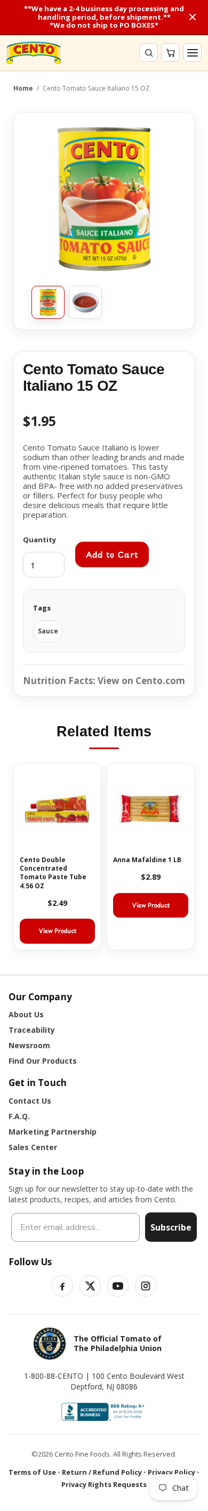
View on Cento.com (141, 680)
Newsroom (29, 1045)
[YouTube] (118, 1286)
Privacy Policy (171, 1472)
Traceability (32, 1030)
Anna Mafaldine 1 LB (147, 859)
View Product (57, 930)
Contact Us (30, 1101)
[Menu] (192, 52)
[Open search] (148, 52)
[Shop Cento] (33, 53)
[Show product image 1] (48, 302)
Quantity (39, 539)
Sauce (48, 631)
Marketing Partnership (53, 1132)
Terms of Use (32, 1472)
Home (23, 88)
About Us (26, 1014)
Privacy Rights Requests (104, 1484)
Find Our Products (43, 1061)
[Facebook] (62, 1286)
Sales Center (33, 1147)
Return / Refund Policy (102, 1472)
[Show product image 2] (85, 302)
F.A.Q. (19, 1116)
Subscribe (170, 1227)
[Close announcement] (192, 17)
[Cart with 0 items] (170, 52)
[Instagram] (145, 1286)
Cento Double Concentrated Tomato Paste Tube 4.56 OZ (53, 872)
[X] (90, 1286)
